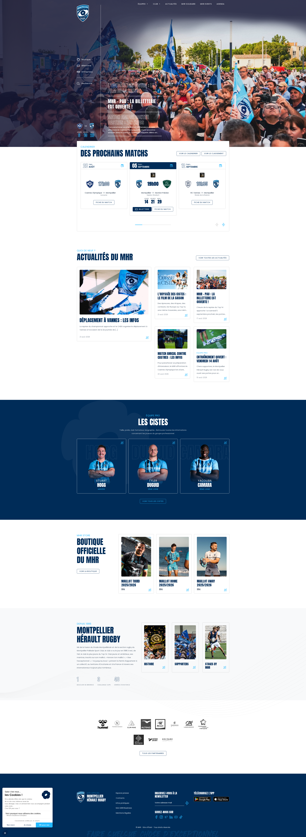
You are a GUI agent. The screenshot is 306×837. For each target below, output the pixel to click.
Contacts (120, 798)
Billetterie (144, 209)
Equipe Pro (202, 353)
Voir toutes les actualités (213, 258)
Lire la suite (147, 337)
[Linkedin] (171, 817)
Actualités (171, 4)
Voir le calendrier (188, 153)
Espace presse (122, 793)
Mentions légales (123, 813)
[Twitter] (166, 817)
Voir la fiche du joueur (122, 442)
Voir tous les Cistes (153, 501)
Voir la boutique (88, 571)
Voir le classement (214, 153)
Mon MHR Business (124, 808)
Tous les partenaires (153, 753)
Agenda (220, 4)
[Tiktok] (180, 817)
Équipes (142, 4)
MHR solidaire (188, 4)
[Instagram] (161, 817)
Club (155, 4)
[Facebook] (156, 817)
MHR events (206, 4)
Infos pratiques (122, 803)
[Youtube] (176, 817)
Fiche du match (104, 202)
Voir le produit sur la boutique (150, 589)
